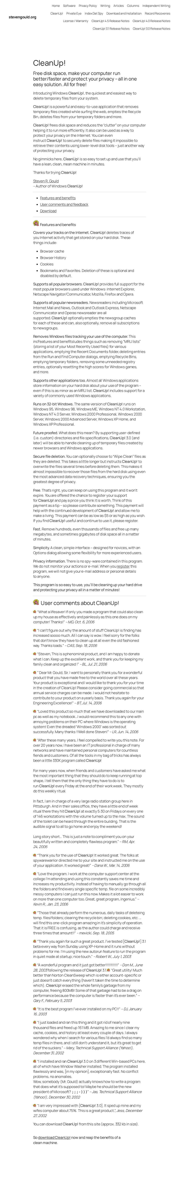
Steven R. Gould (46, 180)
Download (48, 210)
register (123, 566)
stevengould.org (22, 16)
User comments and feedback (64, 204)
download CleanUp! (54, 1137)
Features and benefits (58, 197)
